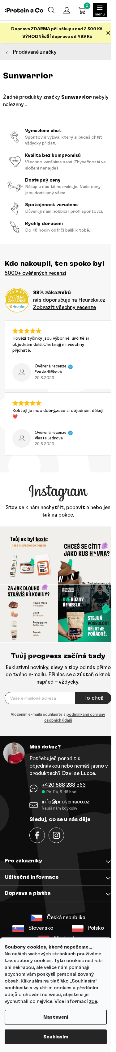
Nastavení (55, 1017)
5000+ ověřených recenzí (35, 273)
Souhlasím (55, 1036)
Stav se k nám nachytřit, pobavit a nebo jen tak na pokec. (58, 511)
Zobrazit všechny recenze (64, 307)
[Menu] (100, 10)
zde (93, 1001)
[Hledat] (51, 10)
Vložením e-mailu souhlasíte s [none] (58, 718)
